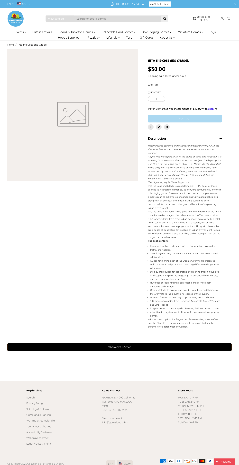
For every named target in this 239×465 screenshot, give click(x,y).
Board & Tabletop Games (76, 32)
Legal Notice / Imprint (39, 443)
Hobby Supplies (69, 37)
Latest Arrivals (42, 32)
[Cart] (229, 19)
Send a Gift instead (119, 347)
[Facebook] (151, 127)
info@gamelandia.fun (115, 422)
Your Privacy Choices (38, 426)
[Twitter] (159, 127)
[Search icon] (164, 18)
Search (30, 397)
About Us (166, 37)
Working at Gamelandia (40, 420)
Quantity (154, 92)
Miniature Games (190, 32)
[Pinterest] (167, 127)
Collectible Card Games (117, 32)
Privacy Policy (34, 403)
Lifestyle (112, 37)
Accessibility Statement (39, 432)
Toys (212, 32)
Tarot (129, 37)
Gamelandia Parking (38, 414)
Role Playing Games (156, 32)
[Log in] (222, 19)
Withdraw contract (37, 437)
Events (20, 32)
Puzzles (93, 37)
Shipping (153, 76)
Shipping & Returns (37, 409)
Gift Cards (146, 37)
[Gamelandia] (15, 19)
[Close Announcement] (235, 4)
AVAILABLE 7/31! (153, 4)
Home (11, 44)
